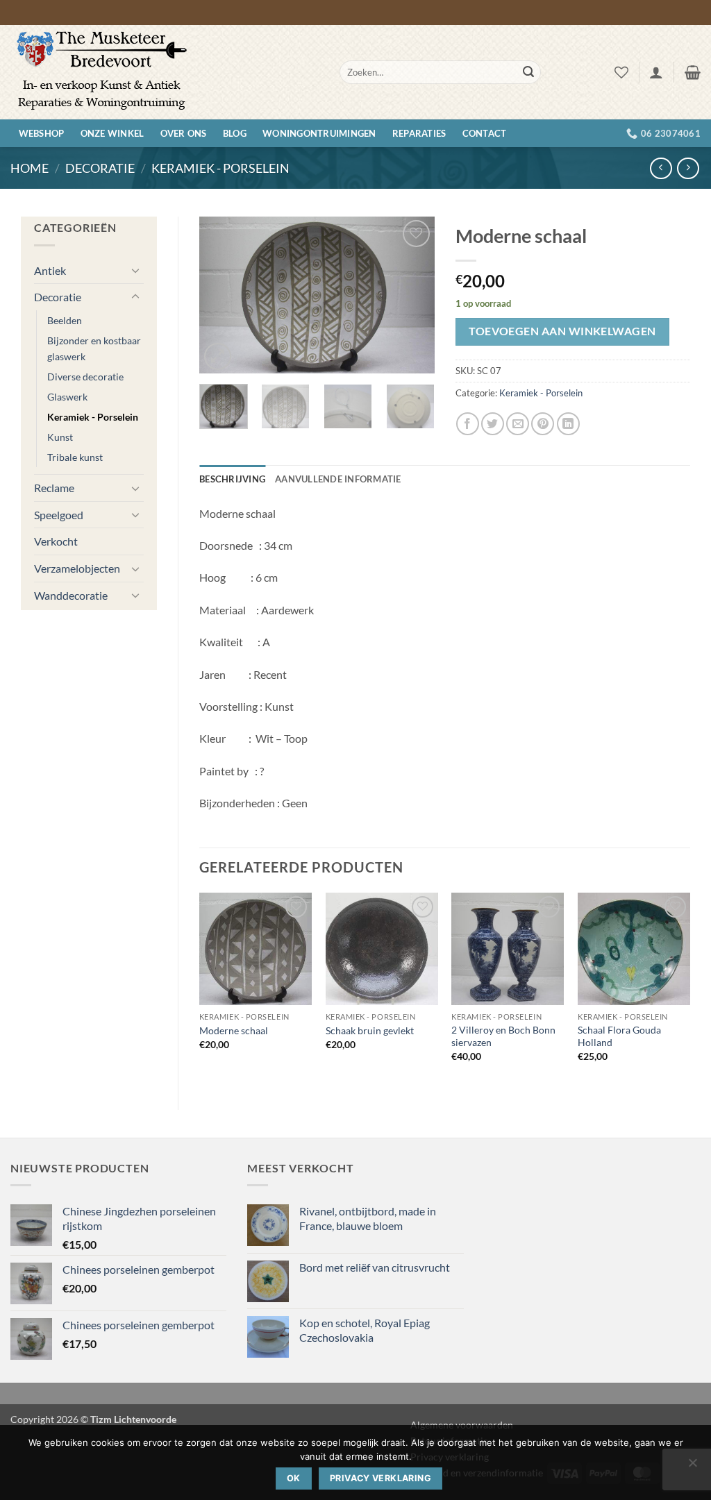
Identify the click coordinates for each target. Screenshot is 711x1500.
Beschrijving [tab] (232, 478)
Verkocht (56, 541)
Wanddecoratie (71, 595)
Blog (234, 133)
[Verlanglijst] (621, 72)
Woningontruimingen (319, 133)
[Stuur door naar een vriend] (517, 423)
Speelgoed (58, 514)
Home (29, 168)
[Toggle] (135, 270)
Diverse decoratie (85, 376)
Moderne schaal (233, 1030)
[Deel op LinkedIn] (568, 423)
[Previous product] (688, 168)
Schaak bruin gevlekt (370, 1030)
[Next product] (660, 168)
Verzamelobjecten (77, 568)
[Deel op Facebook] (467, 423)
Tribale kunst (75, 457)
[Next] (412, 295)
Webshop (42, 133)
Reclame (54, 487)
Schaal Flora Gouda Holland (619, 1036)
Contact (484, 133)
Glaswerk (67, 397)
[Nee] (692, 1467)
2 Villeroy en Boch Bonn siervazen (503, 1036)
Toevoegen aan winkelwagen (562, 331)
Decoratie (100, 168)
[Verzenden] (528, 72)
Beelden (64, 320)
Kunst (60, 437)
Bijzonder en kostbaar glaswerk (94, 348)
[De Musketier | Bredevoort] (164, 72)
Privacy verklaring (380, 1478)
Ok (294, 1478)
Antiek (50, 270)
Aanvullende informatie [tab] (338, 478)
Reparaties (419, 133)
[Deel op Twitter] (492, 423)
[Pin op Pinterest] (542, 423)
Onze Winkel (112, 133)
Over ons (183, 133)
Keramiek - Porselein (220, 168)
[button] (656, 72)
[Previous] (221, 295)
